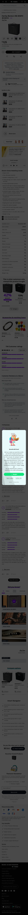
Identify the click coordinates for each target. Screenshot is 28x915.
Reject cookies (10, 478)
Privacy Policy (16, 481)
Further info (18, 478)
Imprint (10, 481)
